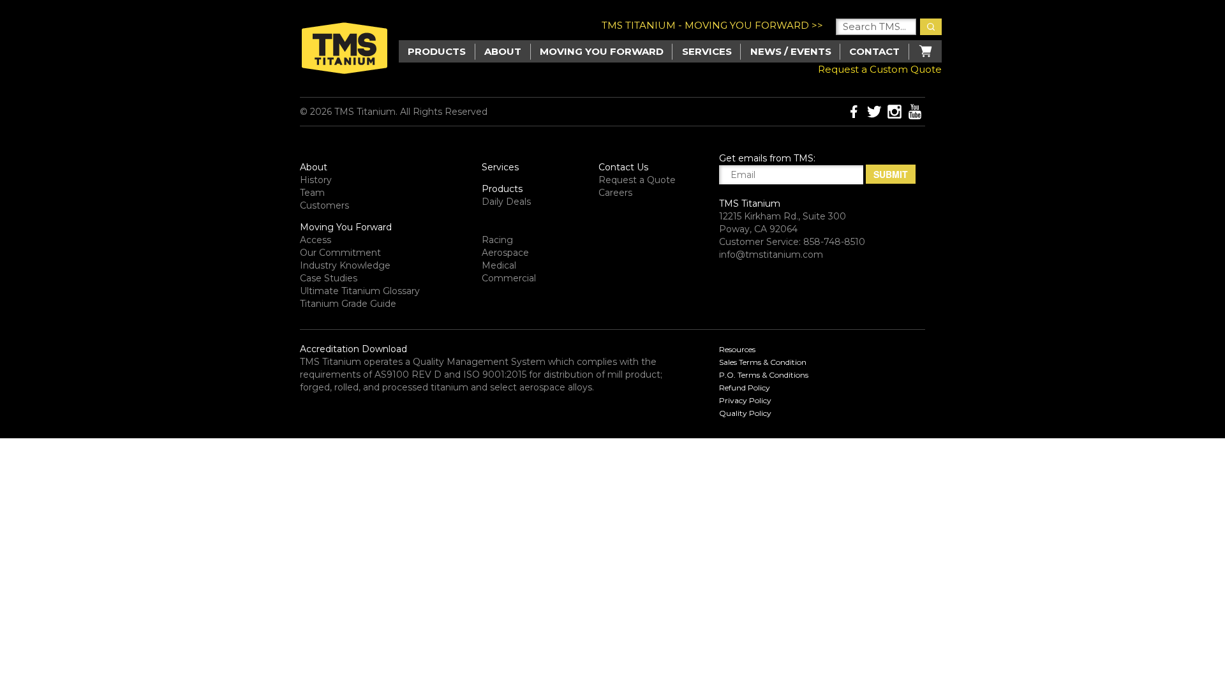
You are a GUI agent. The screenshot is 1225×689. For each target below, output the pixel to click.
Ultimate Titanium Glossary (360, 291)
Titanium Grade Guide (348, 303)
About (502, 51)
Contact (874, 51)
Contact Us (623, 167)
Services (707, 51)
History (316, 180)
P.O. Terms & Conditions (763, 375)
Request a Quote (637, 180)
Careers (615, 192)
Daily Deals (506, 201)
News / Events (790, 51)
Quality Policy (745, 413)
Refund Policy (744, 387)
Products (502, 189)
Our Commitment (340, 252)
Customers (324, 205)
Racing (497, 240)
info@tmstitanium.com (771, 254)
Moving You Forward (346, 227)
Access (315, 240)
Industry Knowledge (345, 265)
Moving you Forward (602, 51)
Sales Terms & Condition (762, 362)
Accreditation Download (353, 349)
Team (312, 192)
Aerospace (505, 252)
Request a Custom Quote (880, 69)
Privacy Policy (745, 400)
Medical (499, 265)
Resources (737, 349)
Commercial (509, 278)
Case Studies (328, 278)
